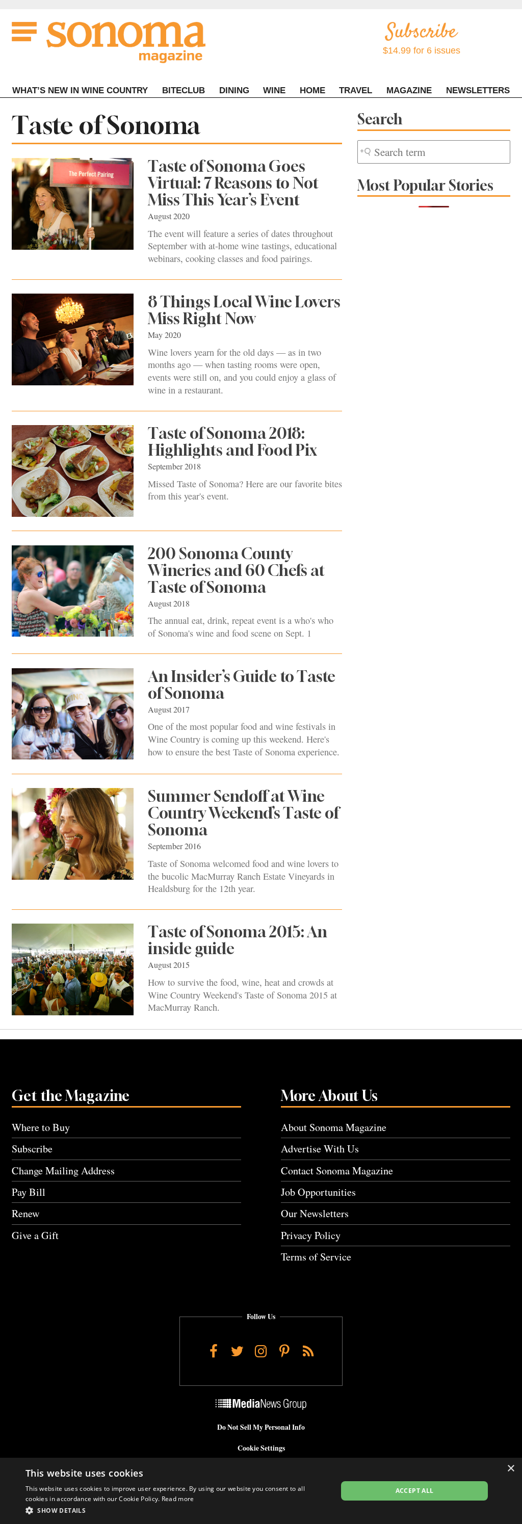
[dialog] (261, 1491)
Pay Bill (28, 1192)
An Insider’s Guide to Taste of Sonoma (241, 684)
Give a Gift (35, 1235)
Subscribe (32, 1148)
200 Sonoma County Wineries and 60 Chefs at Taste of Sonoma (236, 570)
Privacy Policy (311, 1235)
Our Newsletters (315, 1213)
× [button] (510, 1469)
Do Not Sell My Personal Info (261, 1427)
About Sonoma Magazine (333, 1127)
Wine (274, 90)
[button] (176, 1510)
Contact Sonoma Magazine (337, 1170)
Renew (26, 1213)
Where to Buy (41, 1127)
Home (312, 90)
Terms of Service (316, 1257)
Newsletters (478, 90)
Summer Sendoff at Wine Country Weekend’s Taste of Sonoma (243, 813)
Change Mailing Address (63, 1170)
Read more (178, 1498)
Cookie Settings (261, 1448)
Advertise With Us (320, 1148)
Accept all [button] (415, 1490)
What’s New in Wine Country (80, 90)
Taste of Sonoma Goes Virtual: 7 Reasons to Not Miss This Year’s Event (233, 183)
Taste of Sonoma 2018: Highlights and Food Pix (232, 441)
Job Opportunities (318, 1192)
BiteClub (183, 90)
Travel (355, 90)
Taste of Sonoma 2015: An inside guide (237, 940)
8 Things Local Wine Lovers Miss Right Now (244, 310)
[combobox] (433, 152)
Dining (234, 90)
